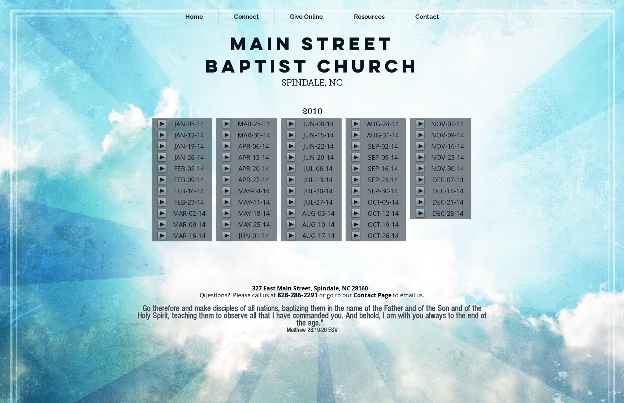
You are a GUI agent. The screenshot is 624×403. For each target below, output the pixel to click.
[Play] (162, 124)
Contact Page (372, 295)
